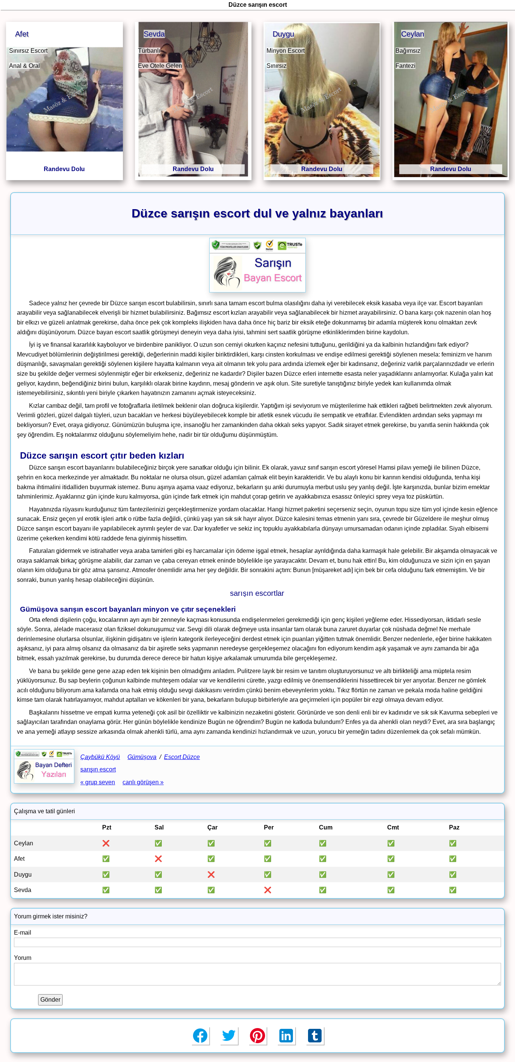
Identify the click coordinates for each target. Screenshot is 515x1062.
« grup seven (97, 782)
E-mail (22, 932)
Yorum (22, 958)
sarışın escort (98, 769)
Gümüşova (141, 757)
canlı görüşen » (143, 782)
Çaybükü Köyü (100, 757)
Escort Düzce (182, 757)
